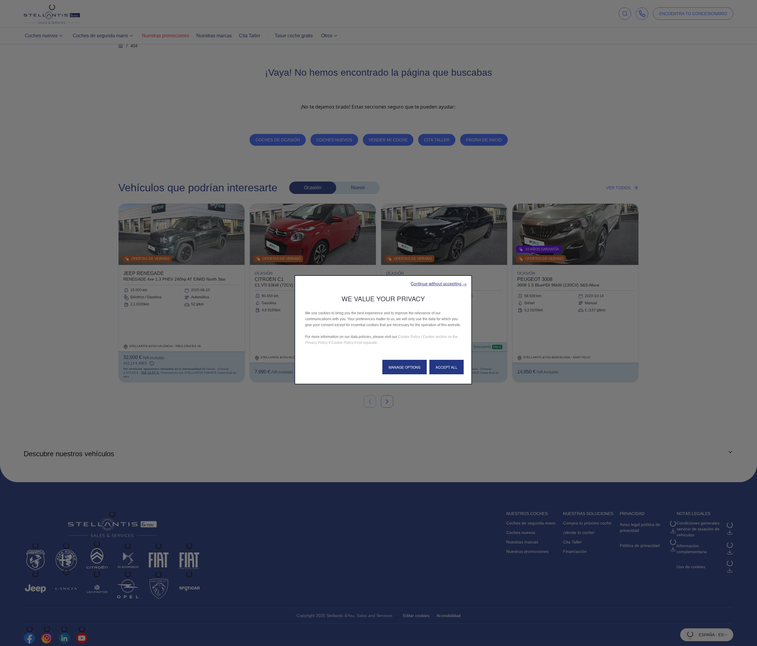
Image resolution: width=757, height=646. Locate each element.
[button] (439, 283)
